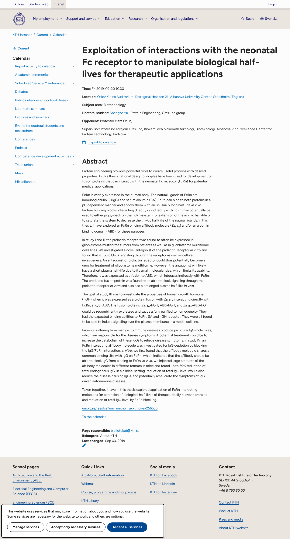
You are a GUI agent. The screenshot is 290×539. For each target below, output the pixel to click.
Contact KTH (229, 502)
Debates (21, 92)
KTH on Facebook (163, 475)
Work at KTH (228, 511)
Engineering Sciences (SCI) (33, 502)
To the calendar (94, 417)
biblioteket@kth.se (125, 431)
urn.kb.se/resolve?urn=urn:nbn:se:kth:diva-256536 (120, 408)
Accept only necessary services (75, 527)
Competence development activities (43, 156)
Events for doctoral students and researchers (39, 128)
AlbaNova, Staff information (102, 475)
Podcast (21, 148)
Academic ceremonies (32, 75)
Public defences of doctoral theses (41, 100)
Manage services (26, 527)
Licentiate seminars (30, 109)
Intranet (59, 4)
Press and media (231, 519)
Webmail (87, 484)
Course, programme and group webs (108, 492)
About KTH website (234, 528)
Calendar (59, 35)
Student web (38, 4)
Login (272, 4)
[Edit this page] (84, 445)
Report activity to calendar (35, 66)
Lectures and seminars (32, 117)
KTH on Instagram (163, 492)
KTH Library (90, 501)
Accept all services (127, 527)
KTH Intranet (22, 35)
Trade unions (24, 165)
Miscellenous (25, 182)
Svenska (271, 19)
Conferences (25, 139)
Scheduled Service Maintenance (40, 83)
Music (19, 173)
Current (42, 35)
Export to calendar (102, 142)
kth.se (19, 4)
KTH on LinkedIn (162, 484)
